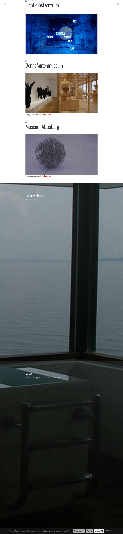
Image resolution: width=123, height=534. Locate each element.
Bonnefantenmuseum (44, 65)
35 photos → (48, 114)
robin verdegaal (34, 195)
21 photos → (48, 176)
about (27, 200)
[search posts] (118, 3)
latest (27, 378)
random (47, 378)
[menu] (5, 3)
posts (28, 373)
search (55, 378)
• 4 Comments (41, 69)
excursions (33, 61)
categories (36, 378)
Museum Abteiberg (42, 126)
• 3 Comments (41, 131)
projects (36, 200)
